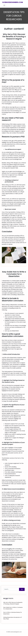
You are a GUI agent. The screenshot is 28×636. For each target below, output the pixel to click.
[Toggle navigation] (4, 5)
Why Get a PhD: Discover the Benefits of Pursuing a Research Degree (14, 36)
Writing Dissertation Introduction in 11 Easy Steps (12, 618)
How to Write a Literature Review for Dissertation (12, 613)
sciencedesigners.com (12, 2)
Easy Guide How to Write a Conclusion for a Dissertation (14, 274)
